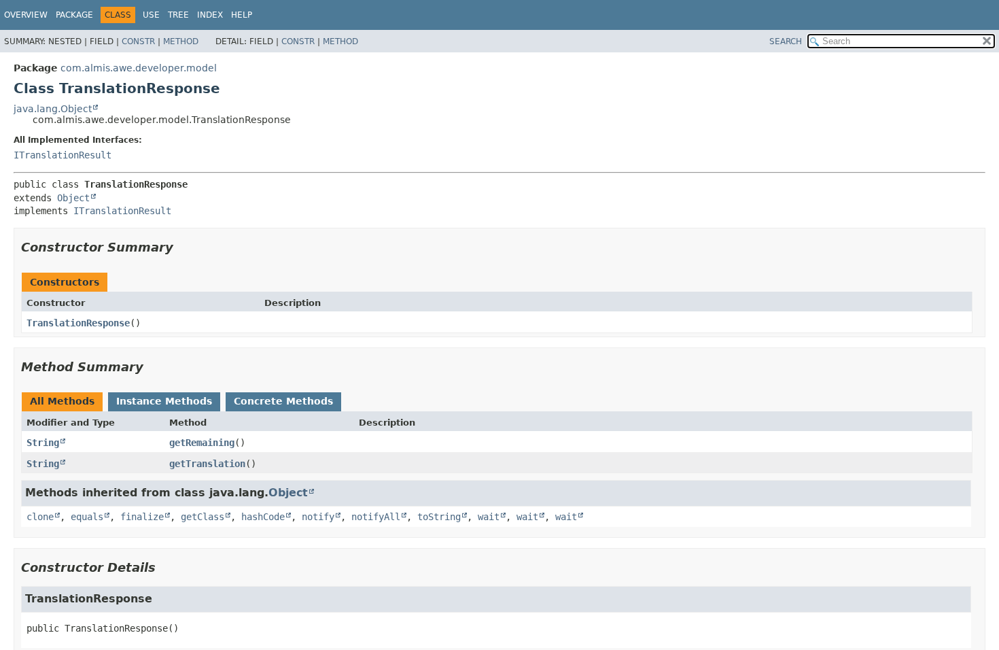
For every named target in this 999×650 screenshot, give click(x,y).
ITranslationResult (62, 155)
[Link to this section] (182, 247)
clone (40, 516)
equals (87, 516)
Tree (178, 15)
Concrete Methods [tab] (283, 401)
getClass (202, 516)
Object (73, 197)
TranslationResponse (78, 323)
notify (318, 516)
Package (74, 15)
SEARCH (785, 41)
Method (180, 41)
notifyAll (375, 516)
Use (151, 15)
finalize (142, 516)
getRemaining (201, 442)
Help (241, 15)
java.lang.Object (53, 108)
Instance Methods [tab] (164, 401)
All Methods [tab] (62, 401)
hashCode (263, 516)
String (43, 442)
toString (439, 516)
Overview (26, 15)
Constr (138, 41)
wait (489, 516)
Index (210, 15)
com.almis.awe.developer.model (138, 68)
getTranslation (207, 463)
